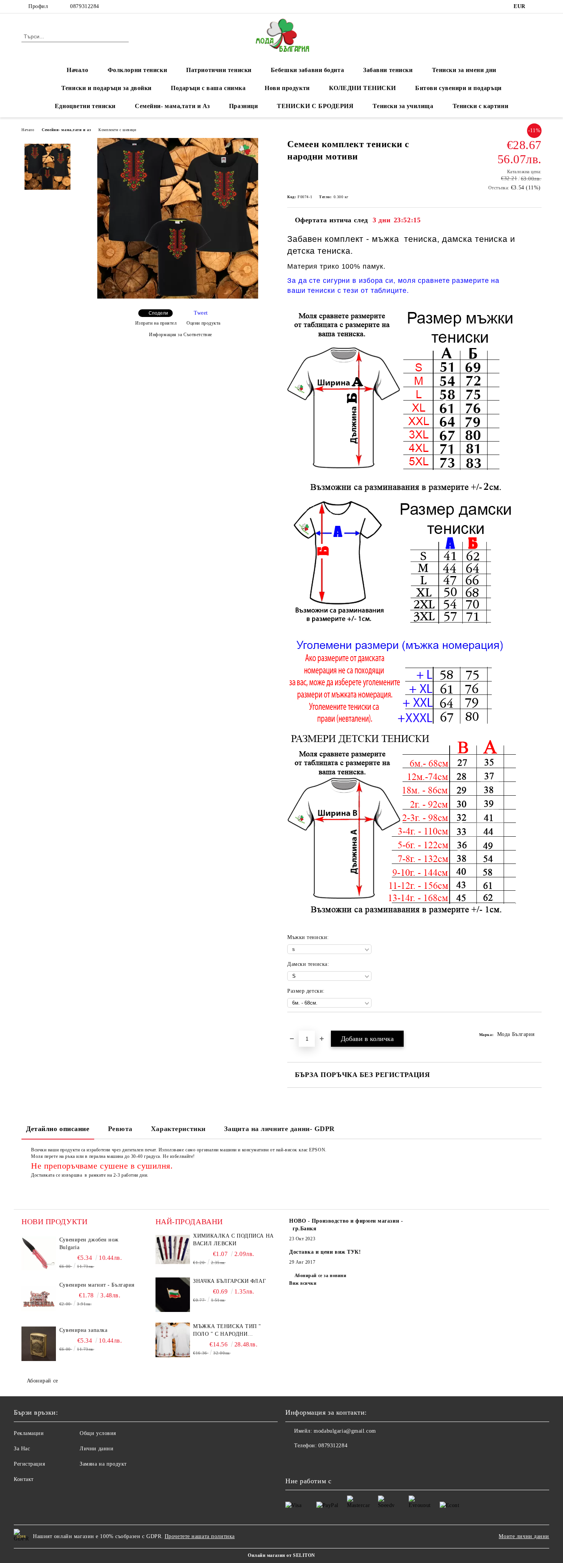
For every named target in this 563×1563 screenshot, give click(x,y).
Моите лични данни (524, 1536)
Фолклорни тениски (137, 70)
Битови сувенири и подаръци (458, 88)
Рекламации (29, 1433)
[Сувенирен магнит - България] (38, 1298)
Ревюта (120, 1129)
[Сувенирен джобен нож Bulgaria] (38, 1253)
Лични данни (96, 1448)
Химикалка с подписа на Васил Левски (233, 1239)
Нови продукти (287, 88)
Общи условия (98, 1433)
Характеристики (178, 1129)
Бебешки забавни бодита (307, 70)
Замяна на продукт (103, 1464)
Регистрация (29, 1464)
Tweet (201, 313)
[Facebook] (537, 6)
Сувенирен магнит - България (96, 1285)
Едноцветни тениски (85, 106)
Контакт (24, 1479)
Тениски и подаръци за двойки (106, 88)
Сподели (158, 313)
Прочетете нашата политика (200, 1536)
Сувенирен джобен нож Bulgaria (89, 1243)
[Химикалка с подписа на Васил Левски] (172, 1249)
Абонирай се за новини (320, 1275)
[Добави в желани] (302, 1025)
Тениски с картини (481, 106)
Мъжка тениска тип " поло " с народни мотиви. (227, 1330)
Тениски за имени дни (464, 70)
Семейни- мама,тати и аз (66, 130)
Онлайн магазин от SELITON (281, 1555)
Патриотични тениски (219, 70)
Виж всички (303, 1283)
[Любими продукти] (522, 36)
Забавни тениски (387, 70)
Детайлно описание (58, 1129)
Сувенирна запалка (83, 1330)
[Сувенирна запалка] (38, 1344)
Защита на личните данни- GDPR (279, 1129)
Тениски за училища (403, 106)
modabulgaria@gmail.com (345, 1431)
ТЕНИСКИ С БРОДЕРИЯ (315, 106)
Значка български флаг (229, 1281)
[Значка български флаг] (172, 1294)
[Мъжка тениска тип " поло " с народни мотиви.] (172, 1340)
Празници (243, 106)
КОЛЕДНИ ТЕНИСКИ (362, 88)
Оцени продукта (204, 323)
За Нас (22, 1448)
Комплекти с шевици (117, 130)
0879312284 (84, 6)
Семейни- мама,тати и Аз (172, 106)
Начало (77, 70)
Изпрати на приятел (156, 323)
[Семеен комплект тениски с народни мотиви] (177, 297)
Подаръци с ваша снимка (208, 88)
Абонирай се (42, 1381)
